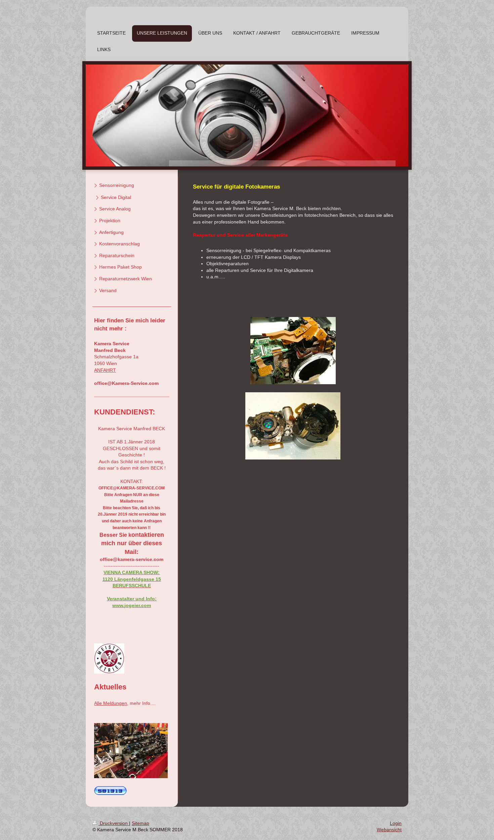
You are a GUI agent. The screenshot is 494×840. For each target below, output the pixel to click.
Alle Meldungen (110, 703)
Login (396, 823)
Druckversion (113, 823)
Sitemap (140, 823)
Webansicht (389, 829)
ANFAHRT (105, 370)
